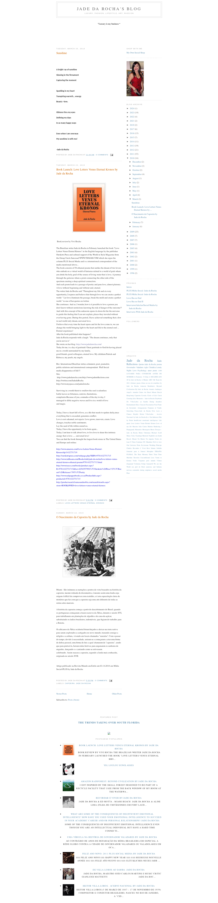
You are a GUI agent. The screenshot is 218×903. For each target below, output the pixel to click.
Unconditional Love (147, 457)
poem (155, 370)
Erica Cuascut (140, 405)
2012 (132, 149)
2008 (132, 235)
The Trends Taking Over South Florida (109, 722)
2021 (132, 120)
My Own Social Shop (136, 52)
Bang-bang (130, 395)
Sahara (153, 448)
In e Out (149, 417)
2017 (132, 129)
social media (157, 470)
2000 (132, 264)
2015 (132, 137)
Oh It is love (157, 442)
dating (142, 470)
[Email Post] (111, 155)
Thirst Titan (153, 454)
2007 (132, 239)
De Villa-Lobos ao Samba (137, 402)
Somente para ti (133, 451)
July (134, 182)
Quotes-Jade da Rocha (147, 364)
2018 (132, 124)
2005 (132, 248)
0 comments (102, 155)
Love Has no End (134, 297)
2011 (132, 153)
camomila (135, 470)
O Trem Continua (136, 442)
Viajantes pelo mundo (146, 460)
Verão (135, 460)
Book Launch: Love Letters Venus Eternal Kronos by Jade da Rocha (87, 171)
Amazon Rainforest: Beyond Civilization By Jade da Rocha (119, 781)
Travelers (136, 457)
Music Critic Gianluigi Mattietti (137, 436)
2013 (132, 145)
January (136, 226)
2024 (132, 108)
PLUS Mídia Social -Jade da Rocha (142, 290)
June (134, 186)
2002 (132, 256)
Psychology (142, 370)
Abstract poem (135, 383)
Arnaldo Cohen (138, 392)
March (135, 199)
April (134, 194)
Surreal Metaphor (147, 451)
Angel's (129, 392)
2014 (132, 141)
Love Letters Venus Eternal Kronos (84, 503)
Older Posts (117, 693)
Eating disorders (156, 402)
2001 (132, 260)
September (137, 174)
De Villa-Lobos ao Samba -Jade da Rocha (119, 869)
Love (134, 370)
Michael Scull (156, 433)
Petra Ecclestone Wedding (146, 445)
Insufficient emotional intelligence (146, 420)
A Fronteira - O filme (141, 377)
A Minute (145, 380)
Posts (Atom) (73, 699)
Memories (138, 429)
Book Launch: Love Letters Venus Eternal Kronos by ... (146, 208)
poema (159, 364)
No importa (150, 439)
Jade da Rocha (83, 683)
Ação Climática (150, 367)
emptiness (148, 470)
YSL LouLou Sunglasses (119, 765)
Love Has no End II (135, 301)
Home (89, 693)
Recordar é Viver (139, 448)
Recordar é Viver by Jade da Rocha (119, 797)
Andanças (158, 389)
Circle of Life (152, 395)
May (134, 190)
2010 (132, 158)
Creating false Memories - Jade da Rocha (141, 398)
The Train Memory (141, 454)
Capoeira (70, 683)
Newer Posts (61, 693)
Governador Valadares (135, 367)
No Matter (141, 439)
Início (129, 286)
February (136, 222)
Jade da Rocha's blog (109, 8)
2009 (132, 231)
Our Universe (131, 445)
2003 (132, 252)
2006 (132, 244)
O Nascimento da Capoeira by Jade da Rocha (82, 517)
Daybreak (158, 398)
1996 (132, 273)
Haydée (135, 414)
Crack (160, 395)
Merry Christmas (144, 433)
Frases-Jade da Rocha (143, 411)
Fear (155, 405)
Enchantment (131, 405)
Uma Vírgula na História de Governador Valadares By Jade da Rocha (112, 837)
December (137, 161)
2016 (132, 133)
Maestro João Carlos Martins (142, 426)
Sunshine (61, 53)
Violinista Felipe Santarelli (143, 464)
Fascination (150, 405)
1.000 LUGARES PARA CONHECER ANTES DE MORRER (144, 373)
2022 (132, 116)
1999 (132, 268)
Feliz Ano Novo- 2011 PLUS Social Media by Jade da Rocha (118, 853)
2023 (132, 112)
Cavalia (144, 395)
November (137, 165)
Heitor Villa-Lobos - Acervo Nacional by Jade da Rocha (119, 885)
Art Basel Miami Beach (153, 392)
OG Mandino (147, 442)
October (136, 170)
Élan (128, 473)
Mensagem (146, 429)
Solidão (159, 448)
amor (150, 370)
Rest (148, 448)
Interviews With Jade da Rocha (140, 311)
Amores (151, 389)
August (135, 178)
